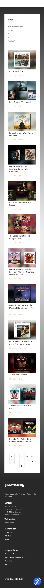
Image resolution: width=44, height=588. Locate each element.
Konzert (11, 30)
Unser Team (9, 554)
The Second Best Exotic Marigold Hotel (19, 237)
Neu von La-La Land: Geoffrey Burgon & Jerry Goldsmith (20, 169)
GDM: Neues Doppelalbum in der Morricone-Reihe (21, 342)
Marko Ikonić (9, 523)
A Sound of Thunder (18, 374)
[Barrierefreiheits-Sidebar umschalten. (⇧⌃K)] (37, 581)
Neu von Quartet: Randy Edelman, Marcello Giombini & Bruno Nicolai (21, 272)
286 (12, 461)
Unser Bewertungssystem (14, 557)
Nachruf (11, 41)
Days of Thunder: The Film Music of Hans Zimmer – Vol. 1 (21, 308)
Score (10, 37)
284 (27, 456)
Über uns (8, 561)
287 (17, 461)
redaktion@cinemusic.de (13, 515)
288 (22, 461)
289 (27, 461)
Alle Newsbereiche (15, 27)
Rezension (8, 532)
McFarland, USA (16, 71)
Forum (7, 564)
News (10, 34)
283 (22, 456)
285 (32, 456)
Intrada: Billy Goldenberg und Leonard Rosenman (20, 440)
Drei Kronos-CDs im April (20, 102)
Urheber (7, 536)
